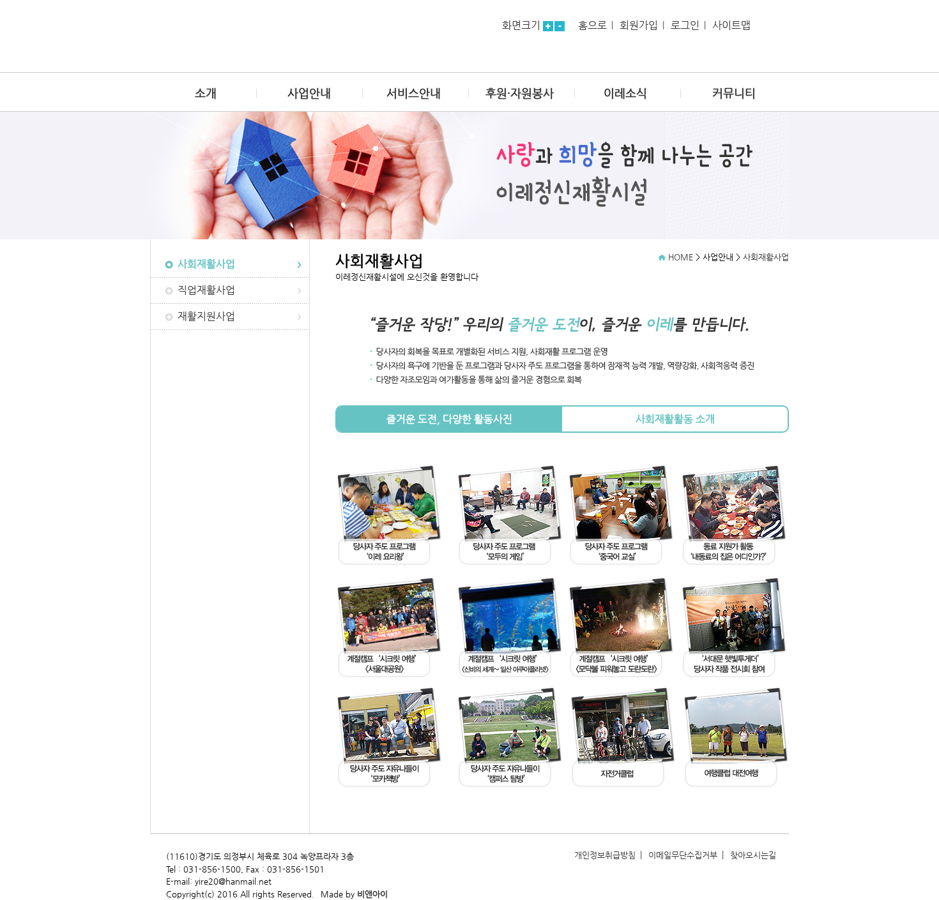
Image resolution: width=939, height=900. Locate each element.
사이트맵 (731, 25)
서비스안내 (413, 93)
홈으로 (592, 25)
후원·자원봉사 (519, 93)
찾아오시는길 (753, 855)
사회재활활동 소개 (675, 419)
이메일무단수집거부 (682, 855)
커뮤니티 (734, 93)
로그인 (685, 25)
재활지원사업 (206, 316)
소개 (206, 93)
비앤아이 (372, 894)
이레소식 (625, 93)
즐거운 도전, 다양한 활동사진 (449, 419)
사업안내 (309, 93)
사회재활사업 (206, 264)
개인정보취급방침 (605, 855)
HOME (680, 257)
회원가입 (639, 25)
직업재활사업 (206, 290)
